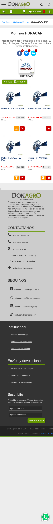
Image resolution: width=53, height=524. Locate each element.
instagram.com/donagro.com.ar (26, 298)
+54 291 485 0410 (21, 235)
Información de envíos (20, 375)
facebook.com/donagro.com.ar (26, 289)
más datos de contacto (23, 268)
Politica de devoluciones (21, 382)
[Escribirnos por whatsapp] (49, 4)
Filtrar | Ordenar (16, 81)
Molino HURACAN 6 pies (12, 109)
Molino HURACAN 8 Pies (39, 109)
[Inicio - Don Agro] (17, 4)
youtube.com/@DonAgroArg (25, 306)
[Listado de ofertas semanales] (3, 11)
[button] (16, 128)
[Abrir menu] (3, 4)
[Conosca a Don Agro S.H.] (11, 11)
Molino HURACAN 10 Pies (11, 159)
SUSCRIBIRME (36, 420)
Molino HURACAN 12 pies (38, 159)
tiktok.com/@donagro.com (24, 315)
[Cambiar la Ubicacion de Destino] (24, 11)
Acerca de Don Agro (19, 335)
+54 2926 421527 (20, 242)
